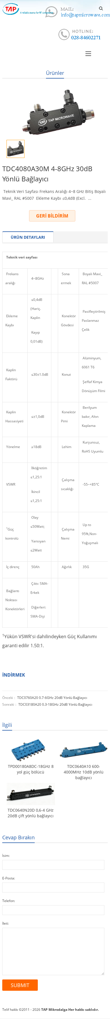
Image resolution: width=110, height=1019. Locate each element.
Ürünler (55, 72)
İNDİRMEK (13, 675)
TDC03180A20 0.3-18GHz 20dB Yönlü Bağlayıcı (55, 704)
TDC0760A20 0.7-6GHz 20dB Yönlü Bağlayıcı (52, 697)
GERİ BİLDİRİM (52, 216)
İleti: (5, 923)
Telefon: (8, 900)
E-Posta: (8, 878)
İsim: (6, 855)
